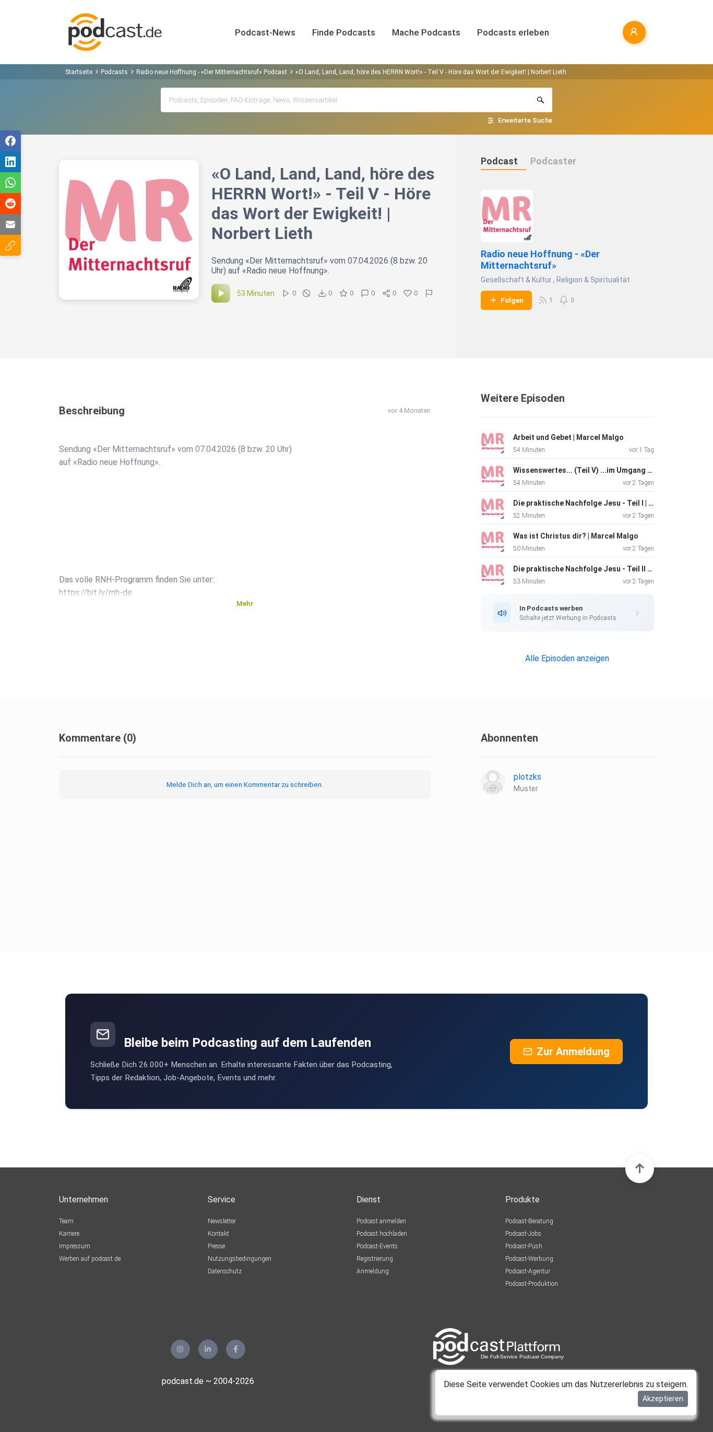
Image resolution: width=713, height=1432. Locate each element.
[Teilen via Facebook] (10, 140)
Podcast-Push (523, 1246)
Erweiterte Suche (525, 120)
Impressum (74, 1246)
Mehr (245, 603)
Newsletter (222, 1221)
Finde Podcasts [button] (343, 32)
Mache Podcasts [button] (426, 32)
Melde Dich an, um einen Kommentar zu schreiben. (245, 784)
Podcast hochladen (381, 1233)
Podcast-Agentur (527, 1271)
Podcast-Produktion (531, 1283)
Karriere (69, 1233)
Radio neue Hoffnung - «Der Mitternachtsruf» (540, 259)
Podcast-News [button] (265, 32)
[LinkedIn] (208, 1349)
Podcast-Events (377, 1246)
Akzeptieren (663, 1398)
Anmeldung (372, 1271)
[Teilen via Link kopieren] (10, 245)
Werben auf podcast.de (90, 1258)
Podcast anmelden (381, 1221)
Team (66, 1221)
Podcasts (114, 72)
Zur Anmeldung (573, 1051)
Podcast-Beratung (529, 1221)
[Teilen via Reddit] (10, 203)
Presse (216, 1246)
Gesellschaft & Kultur (516, 280)
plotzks (527, 777)
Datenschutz (225, 1271)
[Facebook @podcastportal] (235, 1349)
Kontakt (218, 1233)
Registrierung (374, 1258)
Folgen (512, 300)
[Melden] (429, 293)
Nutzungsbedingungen (239, 1258)
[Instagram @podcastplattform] (180, 1349)
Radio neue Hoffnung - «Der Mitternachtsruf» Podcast (211, 72)
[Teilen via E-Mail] (10, 224)
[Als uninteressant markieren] (306, 293)
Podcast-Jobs (523, 1233)
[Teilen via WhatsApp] (10, 182)
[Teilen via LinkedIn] (10, 161)
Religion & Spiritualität (593, 280)
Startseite (78, 72)
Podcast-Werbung (529, 1258)
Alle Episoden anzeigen (567, 658)
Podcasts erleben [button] (513, 32)
